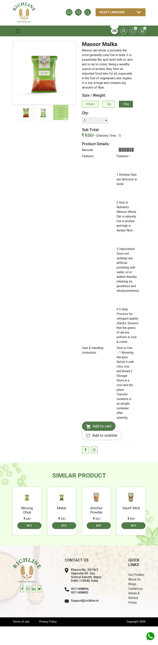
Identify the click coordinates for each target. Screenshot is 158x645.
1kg (109, 104)
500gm (90, 104)
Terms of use (21, 621)
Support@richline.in (85, 600)
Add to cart (102, 426)
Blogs (132, 584)
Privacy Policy (48, 621)
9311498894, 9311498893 (80, 590)
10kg (126, 104)
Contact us (135, 588)
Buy (29, 525)
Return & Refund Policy (134, 597)
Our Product (136, 575)
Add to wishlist (104, 435)
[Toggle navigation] (18, 31)
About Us (134, 579)
